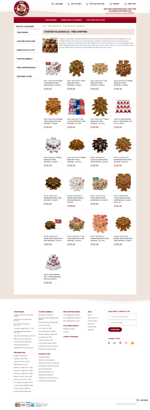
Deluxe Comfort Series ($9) (23, 376)
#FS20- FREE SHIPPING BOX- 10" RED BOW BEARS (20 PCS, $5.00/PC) (52, 277)
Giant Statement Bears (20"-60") (24, 336)
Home (44, 26)
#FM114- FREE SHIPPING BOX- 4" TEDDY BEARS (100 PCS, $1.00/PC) (123, 121)
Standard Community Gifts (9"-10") (23, 320)
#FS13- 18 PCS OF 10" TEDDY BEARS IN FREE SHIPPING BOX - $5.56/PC (99, 198)
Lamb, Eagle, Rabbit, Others (47, 343)
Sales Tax (91, 324)
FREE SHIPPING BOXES (26, 68)
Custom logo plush (96, 20)
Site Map (91, 330)
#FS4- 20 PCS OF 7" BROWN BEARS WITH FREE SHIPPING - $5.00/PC (123, 83)
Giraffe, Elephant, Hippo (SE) (47, 334)
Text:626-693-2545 (96, 4)
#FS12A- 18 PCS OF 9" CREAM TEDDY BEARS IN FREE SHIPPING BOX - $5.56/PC (75, 199)
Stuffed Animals (24, 59)
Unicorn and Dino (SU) (45, 340)
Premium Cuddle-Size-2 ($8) (23, 370)
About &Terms (93, 318)
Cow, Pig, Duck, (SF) (45, 337)
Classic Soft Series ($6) (22, 362)
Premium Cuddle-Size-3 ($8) (23, 373)
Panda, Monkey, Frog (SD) (47, 331)
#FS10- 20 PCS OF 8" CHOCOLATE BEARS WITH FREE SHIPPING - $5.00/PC (99, 160)
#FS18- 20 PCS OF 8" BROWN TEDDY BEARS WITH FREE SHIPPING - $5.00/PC (123, 239)
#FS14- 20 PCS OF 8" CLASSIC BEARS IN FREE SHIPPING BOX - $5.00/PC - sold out (123, 199)
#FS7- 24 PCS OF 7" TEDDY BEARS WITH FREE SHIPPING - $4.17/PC (100, 121)
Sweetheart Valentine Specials (48, 366)
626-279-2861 (76, 4)
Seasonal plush (24, 76)
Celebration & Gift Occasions (23, 348)
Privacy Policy (92, 321)
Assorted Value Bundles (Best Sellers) (48, 318)
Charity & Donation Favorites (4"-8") (23, 315)
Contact (66, 332)
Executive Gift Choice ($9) (22, 379)
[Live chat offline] (142, 400)
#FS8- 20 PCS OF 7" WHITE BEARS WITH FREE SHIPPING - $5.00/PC (53, 160)
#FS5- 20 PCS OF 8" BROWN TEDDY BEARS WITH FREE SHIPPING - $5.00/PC (53, 121)
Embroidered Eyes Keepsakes (48, 322)
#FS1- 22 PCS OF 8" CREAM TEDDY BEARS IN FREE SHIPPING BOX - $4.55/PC (53, 83)
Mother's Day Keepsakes (46, 360)
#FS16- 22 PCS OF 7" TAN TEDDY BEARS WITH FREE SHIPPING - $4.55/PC (75, 239)
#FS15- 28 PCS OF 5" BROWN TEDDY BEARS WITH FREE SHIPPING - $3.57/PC (53, 239)
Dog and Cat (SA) (44, 325)
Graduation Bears (44, 357)
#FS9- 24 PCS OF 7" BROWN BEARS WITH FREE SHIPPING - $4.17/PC (76, 160)
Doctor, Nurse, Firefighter (22, 388)
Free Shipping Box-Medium (72, 318)
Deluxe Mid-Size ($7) (20, 365)
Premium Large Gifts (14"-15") (24, 328)
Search (116, 4)
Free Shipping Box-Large (71, 321)
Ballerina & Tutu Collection (22, 339)
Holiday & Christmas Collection (48, 363)
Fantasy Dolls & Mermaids (22, 342)
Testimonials (92, 327)
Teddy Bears (51, 20)
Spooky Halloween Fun (46, 372)
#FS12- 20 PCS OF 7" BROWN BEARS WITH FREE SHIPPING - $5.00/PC (52, 198)
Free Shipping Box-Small (71, 315)
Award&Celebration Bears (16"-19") (22, 332)
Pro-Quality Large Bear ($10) (23, 382)
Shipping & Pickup (69, 329)
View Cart (132, 4)
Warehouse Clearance (71, 20)
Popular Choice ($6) (20, 359)
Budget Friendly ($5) (20, 356)
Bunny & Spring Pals (45, 369)
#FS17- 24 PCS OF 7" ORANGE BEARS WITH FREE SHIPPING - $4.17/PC (100, 239)
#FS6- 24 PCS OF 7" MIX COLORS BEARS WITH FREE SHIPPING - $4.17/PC (76, 121)
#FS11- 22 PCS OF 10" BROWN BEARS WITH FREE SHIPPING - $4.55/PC (122, 160)
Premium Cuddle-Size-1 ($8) (23, 367)
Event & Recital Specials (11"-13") (22, 324)
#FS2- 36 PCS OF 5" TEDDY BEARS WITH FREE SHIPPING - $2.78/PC (76, 83)
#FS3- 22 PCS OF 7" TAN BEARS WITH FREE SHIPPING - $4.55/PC (99, 83)
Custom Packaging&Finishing (23, 385)
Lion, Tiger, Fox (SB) (45, 328)
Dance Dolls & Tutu (26, 50)
